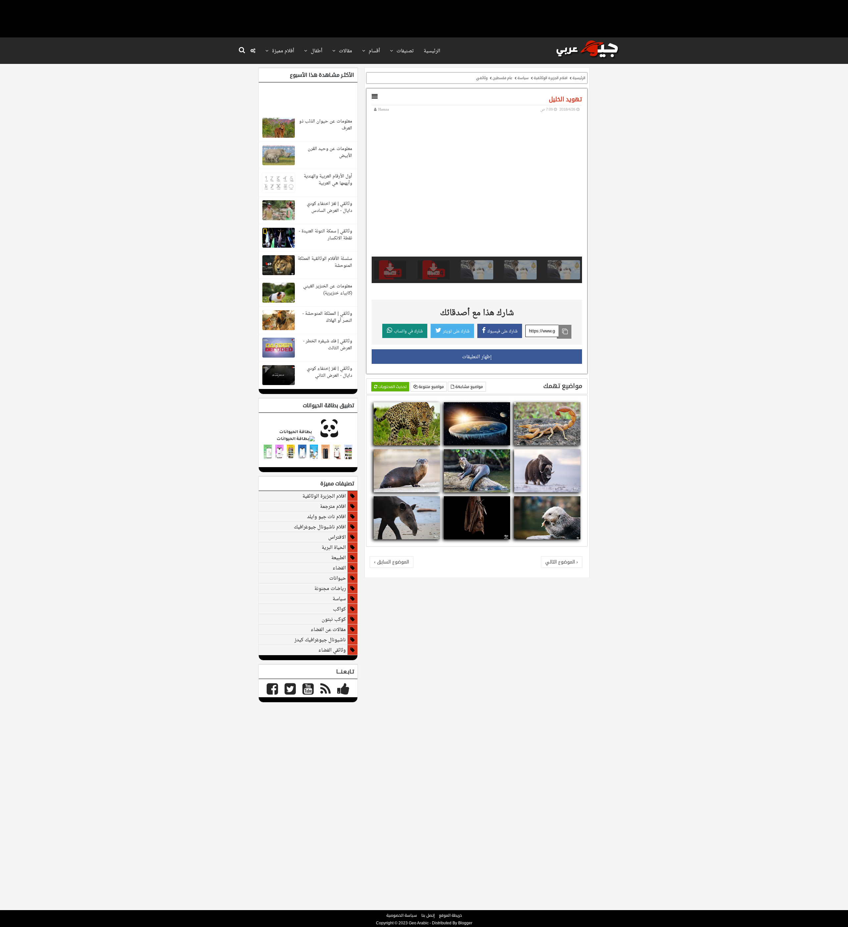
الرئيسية (432, 50)
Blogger (465, 923)
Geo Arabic (419, 923)
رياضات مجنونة (330, 588)
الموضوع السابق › (391, 561)
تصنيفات (404, 50)
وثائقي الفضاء (332, 650)
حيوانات (337, 578)
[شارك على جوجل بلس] (560, 408)
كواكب (339, 608)
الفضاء (339, 567)
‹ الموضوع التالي (561, 561)
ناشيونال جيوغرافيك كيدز (320, 639)
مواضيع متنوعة (430, 386)
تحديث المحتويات (391, 386)
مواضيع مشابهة (468, 386)
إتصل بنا (428, 915)
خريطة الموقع (450, 915)
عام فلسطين (502, 78)
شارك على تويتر (456, 331)
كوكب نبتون (334, 619)
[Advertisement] (424, 18)
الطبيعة (338, 557)
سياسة (523, 78)
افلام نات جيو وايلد (326, 516)
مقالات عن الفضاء (328, 629)
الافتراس (337, 537)
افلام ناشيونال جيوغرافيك (320, 526)
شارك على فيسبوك (502, 331)
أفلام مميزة (282, 50)
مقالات (345, 50)
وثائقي (482, 78)
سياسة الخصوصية (401, 915)
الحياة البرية (334, 547)
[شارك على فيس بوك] (576, 408)
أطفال (315, 50)
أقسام (373, 50)
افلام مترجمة (333, 506)
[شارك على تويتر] (568, 408)
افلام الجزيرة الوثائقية (550, 78)
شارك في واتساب (408, 331)
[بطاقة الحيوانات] (308, 439)
